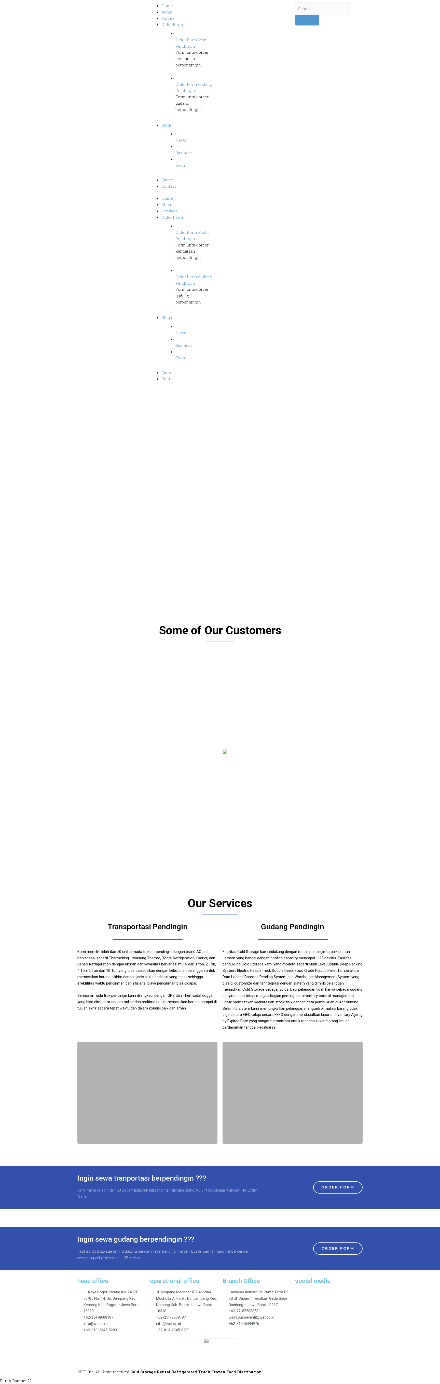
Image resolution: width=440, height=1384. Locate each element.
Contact (168, 378)
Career (167, 372)
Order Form (172, 217)
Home (167, 198)
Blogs (166, 317)
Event (181, 165)
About (167, 204)
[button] (82, 668)
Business (184, 152)
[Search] (307, 20)
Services (169, 210)
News (180, 140)
